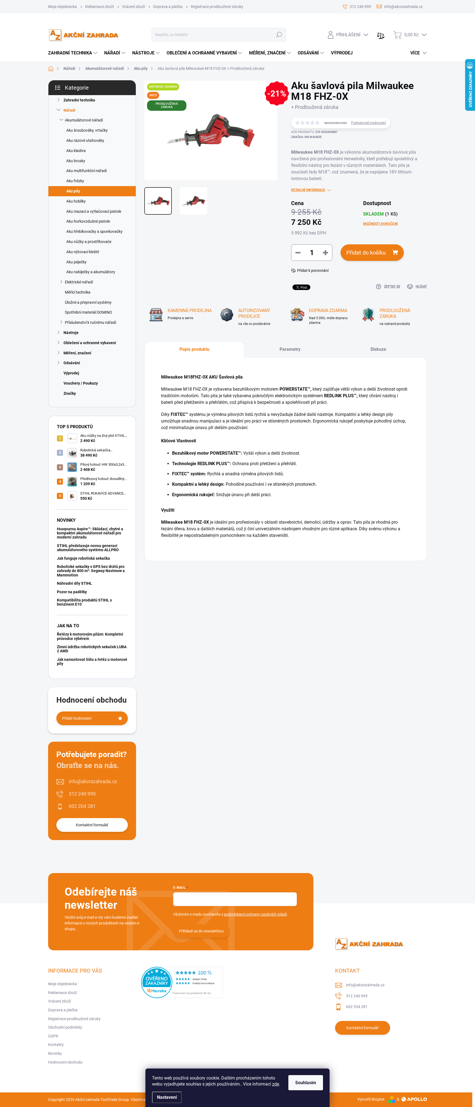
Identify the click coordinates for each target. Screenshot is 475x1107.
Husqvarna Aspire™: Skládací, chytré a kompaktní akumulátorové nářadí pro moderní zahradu (90, 533)
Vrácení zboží (133, 6)
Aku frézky (75, 181)
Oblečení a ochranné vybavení (89, 343)
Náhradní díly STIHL (74, 583)
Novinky (55, 1053)
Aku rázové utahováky (85, 140)
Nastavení (167, 1097)
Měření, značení (77, 353)
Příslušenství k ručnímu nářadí (90, 322)
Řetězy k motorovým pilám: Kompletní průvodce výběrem (90, 636)
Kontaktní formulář (92, 825)
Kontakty (56, 1044)
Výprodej (71, 373)
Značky (69, 393)
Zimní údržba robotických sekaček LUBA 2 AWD (91, 649)
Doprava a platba (168, 6)
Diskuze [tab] (378, 349)
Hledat (279, 34)
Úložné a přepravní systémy (88, 302)
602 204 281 (82, 806)
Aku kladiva (76, 150)
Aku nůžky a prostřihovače (88, 241)
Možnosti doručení (380, 224)
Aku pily (73, 191)
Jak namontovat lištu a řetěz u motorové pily (92, 661)
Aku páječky (76, 262)
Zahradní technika (79, 100)
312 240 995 (82, 794)
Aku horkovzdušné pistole (88, 221)
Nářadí (69, 110)
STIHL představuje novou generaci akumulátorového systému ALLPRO (88, 547)
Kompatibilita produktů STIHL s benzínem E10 (84, 602)
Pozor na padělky (72, 592)
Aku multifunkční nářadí (86, 171)
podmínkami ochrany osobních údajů (255, 914)
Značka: (306, 137)
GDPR (53, 1036)
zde (275, 1084)
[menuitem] (73, 53)
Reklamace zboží (99, 6)
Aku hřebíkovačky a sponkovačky (94, 231)
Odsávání (71, 363)
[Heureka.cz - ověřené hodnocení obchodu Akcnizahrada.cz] (182, 982)
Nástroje (71, 332)
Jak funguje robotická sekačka (83, 558)
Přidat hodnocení (76, 718)
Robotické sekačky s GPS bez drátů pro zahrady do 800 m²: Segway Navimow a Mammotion (91, 570)
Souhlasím (305, 1082)
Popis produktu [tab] (194, 349)
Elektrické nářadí (79, 282)
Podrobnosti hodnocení (368, 123)
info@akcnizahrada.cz (93, 781)
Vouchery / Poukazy (80, 383)
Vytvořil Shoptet (371, 1099)
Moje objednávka (62, 6)
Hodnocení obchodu (65, 1062)
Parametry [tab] (290, 349)
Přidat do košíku (366, 252)
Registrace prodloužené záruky (217, 6)
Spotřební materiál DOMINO (88, 312)
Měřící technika (77, 292)
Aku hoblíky (76, 201)
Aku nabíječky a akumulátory (90, 272)
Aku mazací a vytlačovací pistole (93, 211)
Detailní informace (308, 190)
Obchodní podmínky (65, 1027)
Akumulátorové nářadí (84, 120)
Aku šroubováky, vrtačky (87, 130)
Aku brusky (75, 161)
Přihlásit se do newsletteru (201, 931)
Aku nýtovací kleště (82, 252)
